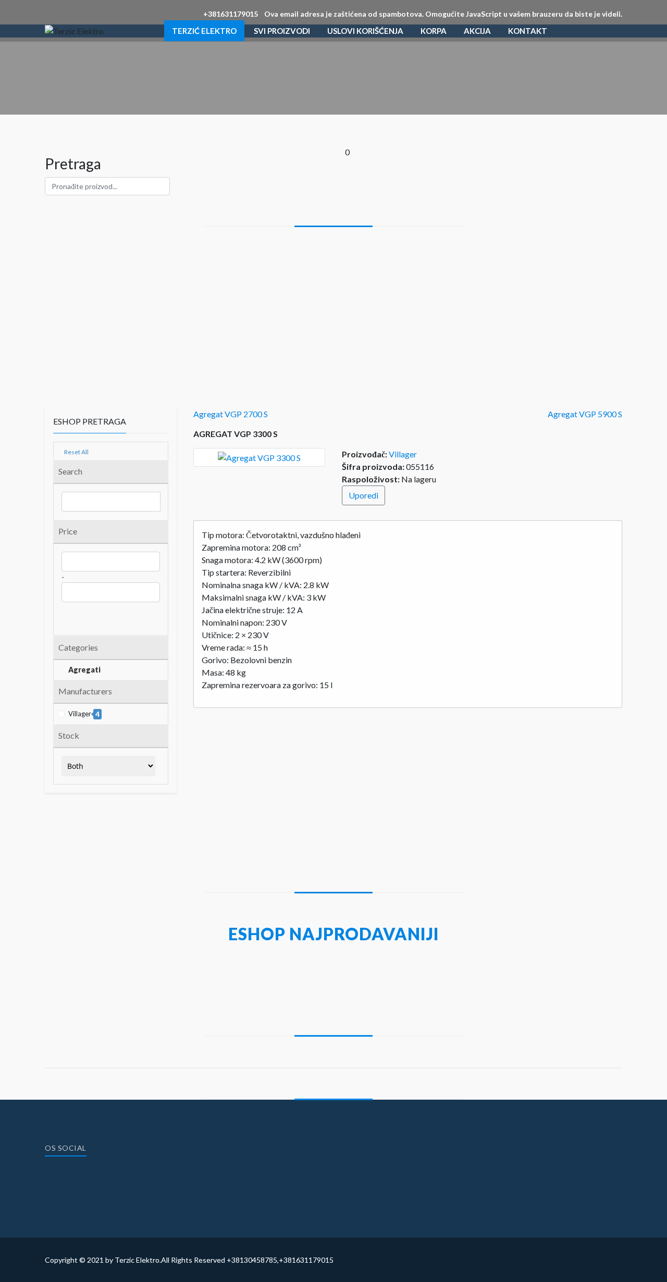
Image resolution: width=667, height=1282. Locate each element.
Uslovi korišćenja (365, 30)
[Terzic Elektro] (74, 30)
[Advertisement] (333, 305)
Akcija (477, 30)
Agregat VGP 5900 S (585, 414)
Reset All (76, 452)
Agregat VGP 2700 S (230, 414)
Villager (403, 454)
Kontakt (527, 30)
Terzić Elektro (204, 30)
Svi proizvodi (282, 30)
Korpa (434, 30)
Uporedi (363, 495)
